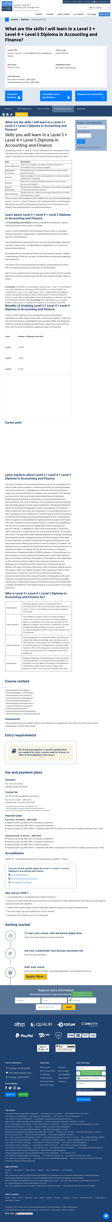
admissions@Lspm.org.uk (102, 2)
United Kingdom (100, 1198)
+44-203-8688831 (87, 2)
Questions (41, 1170)
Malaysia (49, 1198)
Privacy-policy (44, 1210)
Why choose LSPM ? (47, 1071)
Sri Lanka (74, 1198)
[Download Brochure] (4, 114)
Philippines (57, 1198)
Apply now (104, 14)
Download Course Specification (24, 878)
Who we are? (45, 1067)
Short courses (63, 14)
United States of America (12, 1200)
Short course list (18, 1170)
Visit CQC (96, 1181)
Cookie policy (55, 1210)
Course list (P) (55, 1170)
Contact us (62, 1081)
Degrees (39, 14)
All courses (79, 14)
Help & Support (64, 1078)
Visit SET (44, 1183)
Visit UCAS (55, 1181)
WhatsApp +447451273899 (72, 2)
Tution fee (62, 1067)
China (14, 1198)
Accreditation (45, 1074)
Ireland (41, 1198)
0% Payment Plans (47, 1081)
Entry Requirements (24, 108)
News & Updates (67, 1170)
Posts (6, 1173)
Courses (14, 19)
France (20, 1198)
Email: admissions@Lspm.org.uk (20, 1073)
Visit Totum (57, 1186)
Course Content (43, 108)
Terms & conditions (68, 1210)
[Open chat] (106, 1216)
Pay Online (91, 14)
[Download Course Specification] (7, 114)
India (35, 1198)
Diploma (49, 14)
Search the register (77, 1178)
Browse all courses (47, 1085)
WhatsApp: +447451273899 (19, 1077)
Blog (47, 1170)
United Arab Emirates (86, 1198)
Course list (8, 1170)
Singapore (66, 1198)
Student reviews (46, 1078)
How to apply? (63, 1071)
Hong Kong (28, 1198)
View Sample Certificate (21, 882)
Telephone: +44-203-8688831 (19, 1068)
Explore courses (30, 1170)
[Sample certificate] (11, 114)
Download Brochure (19, 874)
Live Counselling (64, 1074)
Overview (8, 108)
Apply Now (81, 108)
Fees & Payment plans (63, 108)
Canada (7, 1198)
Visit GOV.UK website (89, 1186)
